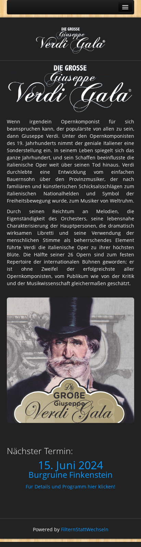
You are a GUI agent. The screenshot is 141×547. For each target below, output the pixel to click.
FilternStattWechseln (84, 529)
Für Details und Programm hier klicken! (70, 486)
